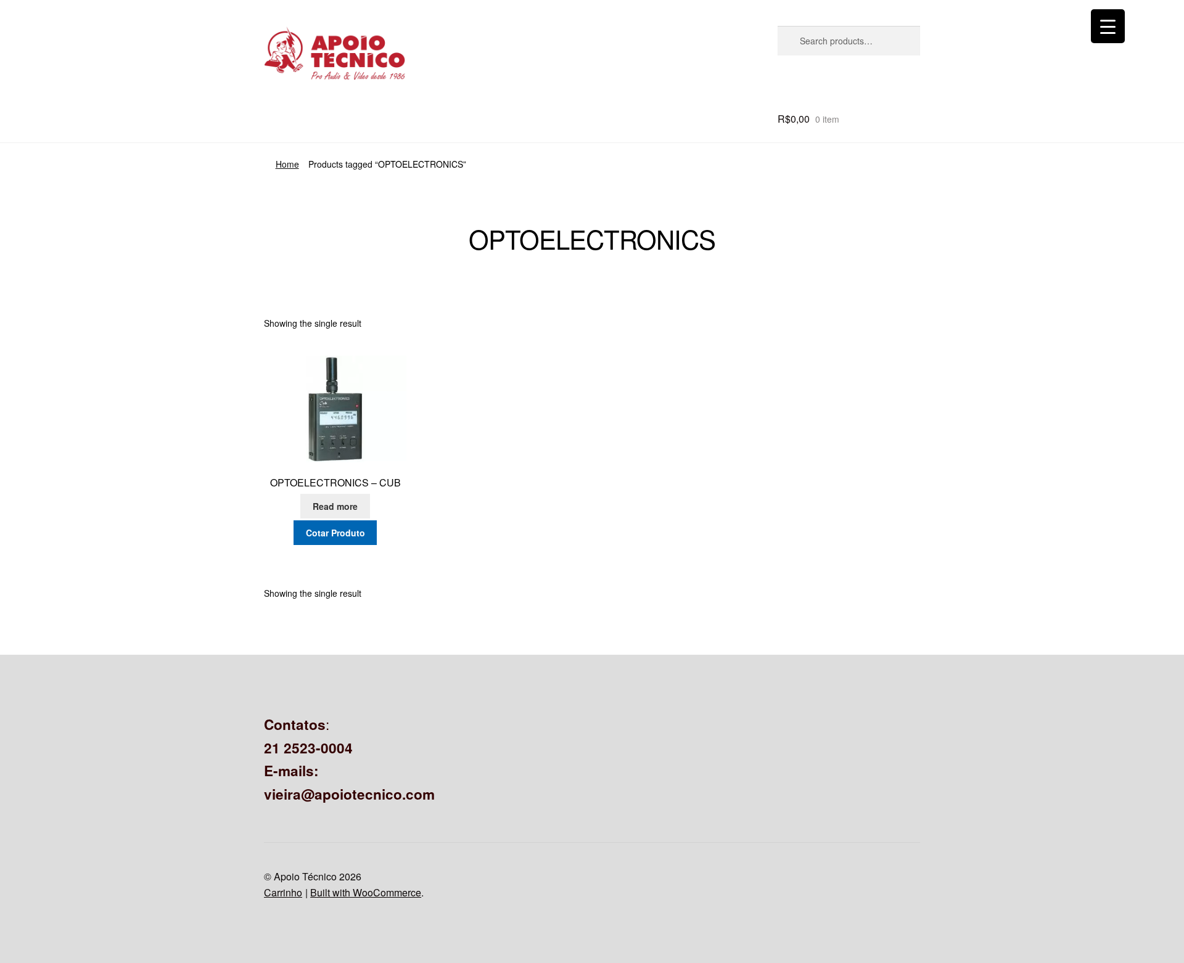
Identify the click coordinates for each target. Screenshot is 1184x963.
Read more (335, 506)
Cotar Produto (335, 533)
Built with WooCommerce (365, 892)
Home (287, 164)
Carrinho (283, 892)
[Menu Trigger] (1108, 26)
